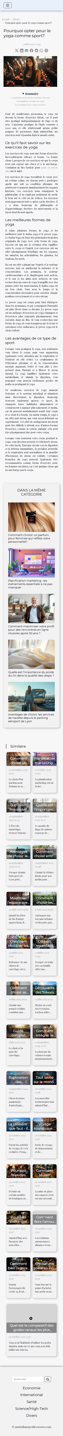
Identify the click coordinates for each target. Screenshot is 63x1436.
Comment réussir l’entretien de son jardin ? (44, 1177)
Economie (31, 1388)
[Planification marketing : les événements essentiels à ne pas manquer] (31, 563)
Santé (32, 1402)
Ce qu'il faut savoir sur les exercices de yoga (30, 97)
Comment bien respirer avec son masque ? (18, 1270)
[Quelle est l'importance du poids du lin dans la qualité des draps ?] (31, 654)
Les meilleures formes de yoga (30, 101)
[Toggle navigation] (8, 5)
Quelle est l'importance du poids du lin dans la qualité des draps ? (31, 673)
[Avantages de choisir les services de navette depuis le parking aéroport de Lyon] (31, 696)
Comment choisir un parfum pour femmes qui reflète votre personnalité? (29, 538)
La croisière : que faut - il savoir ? (18, 1128)
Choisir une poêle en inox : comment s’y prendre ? (45, 1270)
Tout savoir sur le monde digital (45, 1081)
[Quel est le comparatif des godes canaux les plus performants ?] (31, 1318)
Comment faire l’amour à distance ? (44, 1221)
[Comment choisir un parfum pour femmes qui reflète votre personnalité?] (31, 517)
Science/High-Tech (31, 1408)
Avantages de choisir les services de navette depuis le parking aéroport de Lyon (31, 718)
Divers (16, 19)
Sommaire (31, 93)
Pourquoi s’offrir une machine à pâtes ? (18, 1223)
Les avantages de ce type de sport (30, 104)
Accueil (5, 19)
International (31, 1395)
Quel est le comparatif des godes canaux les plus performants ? (31, 1329)
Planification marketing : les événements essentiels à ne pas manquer (30, 584)
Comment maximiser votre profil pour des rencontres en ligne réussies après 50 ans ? (31, 630)
